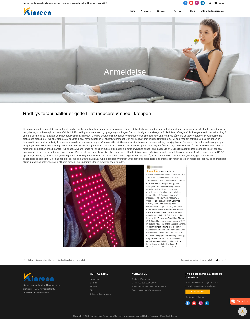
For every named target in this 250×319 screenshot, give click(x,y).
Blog (192, 11)
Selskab (161, 11)
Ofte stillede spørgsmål (212, 11)
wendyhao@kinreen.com (149, 290)
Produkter (94, 279)
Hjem (132, 11)
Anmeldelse (128, 81)
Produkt (144, 11)
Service (177, 11)
